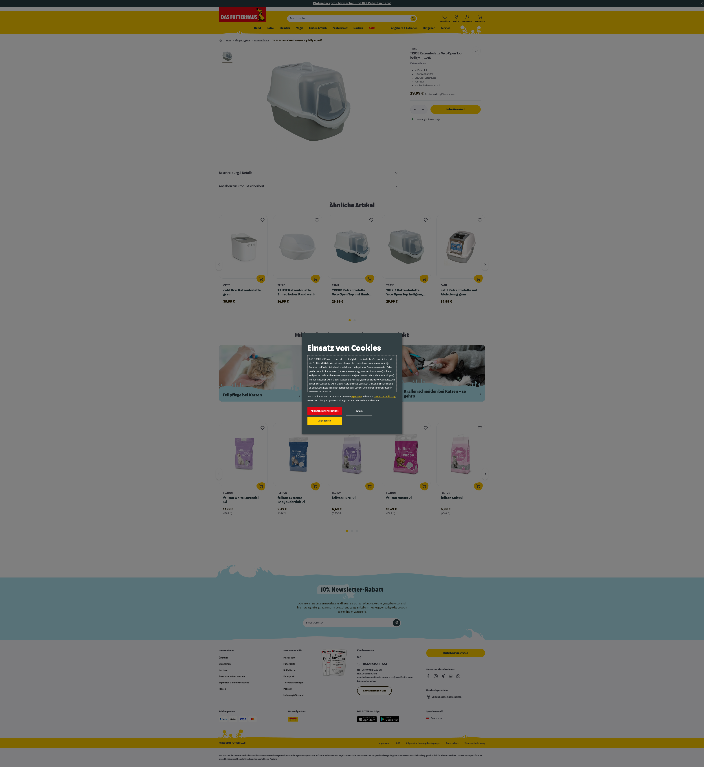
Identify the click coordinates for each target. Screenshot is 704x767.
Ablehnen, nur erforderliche (325, 411)
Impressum (356, 396)
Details (359, 411)
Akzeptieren (324, 421)
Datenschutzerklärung (384, 396)
